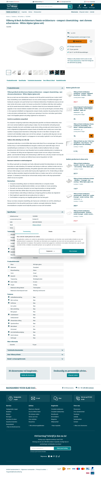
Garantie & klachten (11, 422)
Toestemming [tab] (27, 231)
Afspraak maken (84, 12)
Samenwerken (78, 419)
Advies (30, 12)
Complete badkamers (57, 409)
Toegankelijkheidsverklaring (14, 472)
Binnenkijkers (55, 417)
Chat (60, 398)
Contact (76, 422)
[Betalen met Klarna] (87, 473)
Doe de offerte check (34, 412)
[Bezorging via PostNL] (64, 468)
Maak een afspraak (34, 409)
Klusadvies (32, 422)
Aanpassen (49, 251)
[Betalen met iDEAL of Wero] (69, 469)
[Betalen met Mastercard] (83, 469)
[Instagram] (56, 456)
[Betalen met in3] (92, 473)
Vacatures (76, 414)
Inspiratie (24, 12)
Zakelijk (92, 12)
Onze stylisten (33, 419)
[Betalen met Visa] (73, 469)
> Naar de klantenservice (13, 427)
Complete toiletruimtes (57, 412)
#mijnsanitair (37, 12)
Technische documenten (35, 80)
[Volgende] (62, 48)
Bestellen (8, 412)
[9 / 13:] (51, 72)
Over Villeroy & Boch (49, 80)
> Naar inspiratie (55, 426)
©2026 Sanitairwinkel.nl (13, 469)
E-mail (38, 398)
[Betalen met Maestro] (78, 469)
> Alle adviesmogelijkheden (36, 426)
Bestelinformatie (61, 80)
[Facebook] (49, 456)
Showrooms (74, 12)
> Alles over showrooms (80, 426)
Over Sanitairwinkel (79, 412)
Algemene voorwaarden (28, 469)
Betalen (8, 414)
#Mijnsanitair (55, 422)
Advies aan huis (33, 417)
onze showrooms (75, 61)
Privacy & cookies (41, 469)
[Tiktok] (59, 456)
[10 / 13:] (57, 72)
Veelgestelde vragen (17, 398)
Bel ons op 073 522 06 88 (86, 398)
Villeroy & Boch (37, 225)
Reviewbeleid (10, 424)
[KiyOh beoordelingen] (59, 469)
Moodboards (54, 414)
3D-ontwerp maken (34, 414)
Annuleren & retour (11, 419)
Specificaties (22, 80)
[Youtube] (51, 456)
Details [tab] (50, 231)
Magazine (54, 419)
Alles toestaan (73, 251)
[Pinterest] (54, 456)
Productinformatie (12, 80)
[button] (91, 41)
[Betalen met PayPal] (92, 468)
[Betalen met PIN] (87, 469)
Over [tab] (74, 231)
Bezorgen (9, 417)
